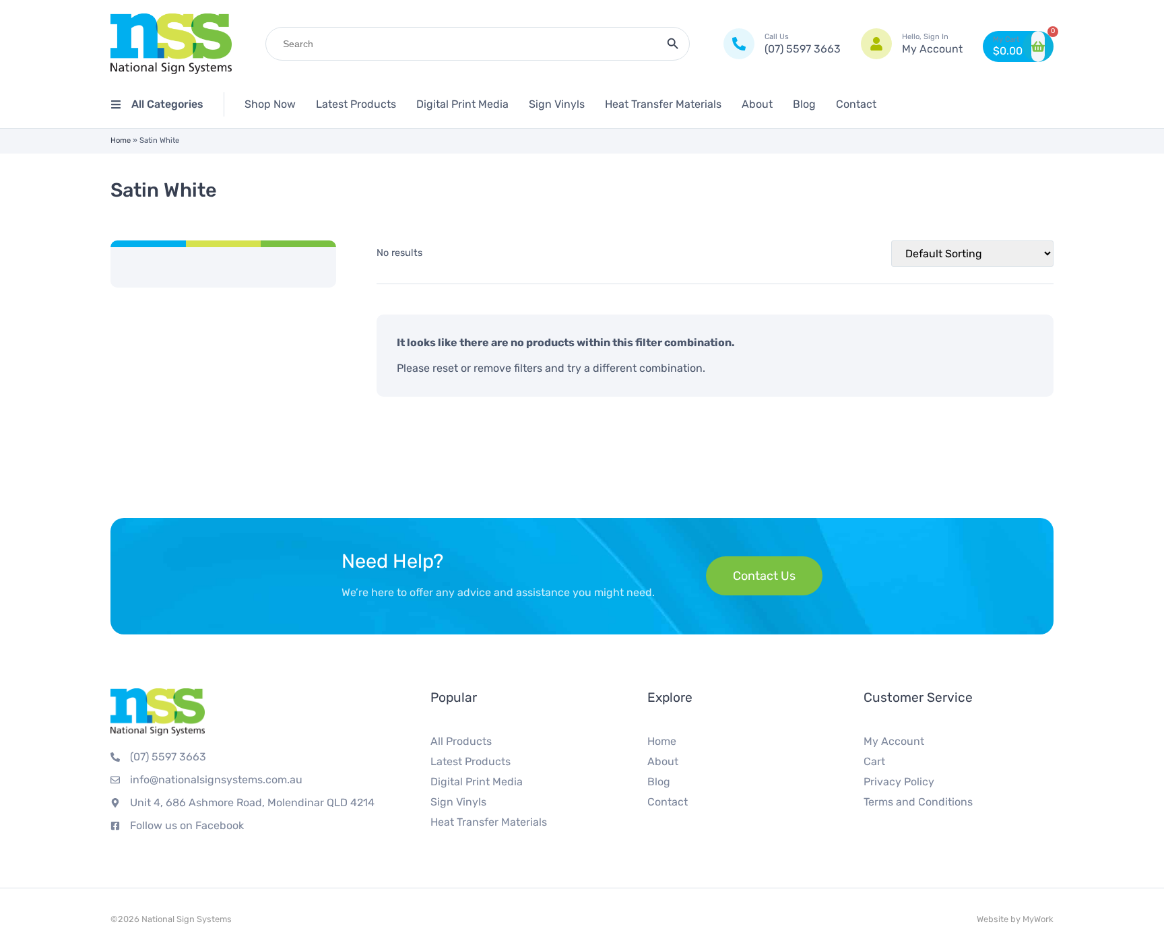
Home (120, 140)
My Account (894, 741)
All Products (461, 741)
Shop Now (270, 104)
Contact (856, 104)
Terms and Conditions (918, 801)
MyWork (1038, 919)
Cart (874, 761)
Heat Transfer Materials (663, 104)
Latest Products (356, 104)
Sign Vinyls (557, 104)
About (757, 104)
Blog (804, 104)
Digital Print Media (462, 104)
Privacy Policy (899, 781)
